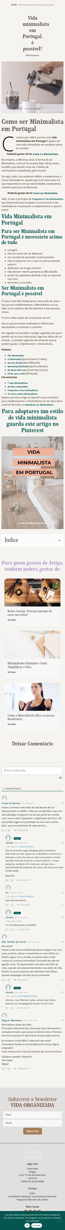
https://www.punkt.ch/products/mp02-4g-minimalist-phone (32, 1051)
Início (14, 4)
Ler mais (37, 1226)
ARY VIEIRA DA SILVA (27, 996)
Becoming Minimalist (18, 366)
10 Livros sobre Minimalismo (23, 393)
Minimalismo (32, 55)
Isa (19, 921)
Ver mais (12, 620)
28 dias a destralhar (18, 386)
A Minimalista (15, 359)
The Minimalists (16, 355)
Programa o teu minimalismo (23, 390)
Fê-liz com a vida (16, 373)
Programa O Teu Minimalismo (47, 199)
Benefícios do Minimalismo (39, 404)
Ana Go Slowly (15, 362)
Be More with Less (17, 370)
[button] (59, 540)
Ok (27, 1226)
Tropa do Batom (26, 846)
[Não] (60, 1220)
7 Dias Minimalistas (18, 383)
